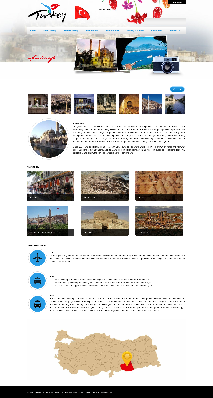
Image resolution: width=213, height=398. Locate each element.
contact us (175, 30)
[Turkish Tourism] (47, 23)
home (33, 30)
